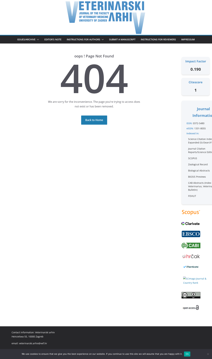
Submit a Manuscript (122, 39)
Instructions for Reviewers (158, 39)
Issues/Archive (26, 39)
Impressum (188, 39)
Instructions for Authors (83, 39)
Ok (187, 354)
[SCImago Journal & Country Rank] (195, 281)
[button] (37, 39)
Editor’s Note (52, 39)
